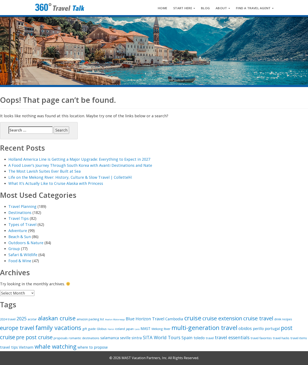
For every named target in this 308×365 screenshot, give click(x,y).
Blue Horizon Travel (145, 319)
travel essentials (232, 337)
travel (210, 338)
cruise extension (222, 318)
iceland (120, 329)
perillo (258, 328)
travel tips (9, 347)
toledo (199, 337)
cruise (192, 318)
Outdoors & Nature (25, 242)
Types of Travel (22, 224)
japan (130, 329)
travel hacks (281, 338)
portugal (272, 328)
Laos (137, 329)
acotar (32, 319)
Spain (187, 337)
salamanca (109, 337)
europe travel (17, 328)
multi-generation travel (204, 327)
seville (125, 337)
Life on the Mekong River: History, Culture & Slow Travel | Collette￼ (70, 177)
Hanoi (111, 329)
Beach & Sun (19, 236)
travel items (298, 338)
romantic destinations (84, 338)
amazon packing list (90, 319)
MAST (145, 328)
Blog (205, 8)
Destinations (19, 212)
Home (162, 8)
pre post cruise (34, 337)
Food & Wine (19, 260)
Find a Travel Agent (254, 8)
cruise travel (258, 318)
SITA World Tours (161, 337)
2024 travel (8, 319)
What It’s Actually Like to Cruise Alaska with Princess (55, 183)
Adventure (17, 230)
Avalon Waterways (115, 319)
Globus (102, 329)
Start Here (183, 8)
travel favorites (261, 338)
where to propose (93, 347)
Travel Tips (18, 218)
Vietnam (26, 347)
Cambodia (174, 318)
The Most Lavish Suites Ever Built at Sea (44, 171)
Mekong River (161, 329)
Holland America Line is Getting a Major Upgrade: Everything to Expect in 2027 (79, 159)
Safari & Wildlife (22, 254)
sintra (137, 337)
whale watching (55, 346)
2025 (22, 318)
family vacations (58, 327)
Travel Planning (22, 206)
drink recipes (283, 319)
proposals (61, 338)
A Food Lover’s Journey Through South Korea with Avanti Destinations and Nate (80, 165)
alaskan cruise (57, 318)
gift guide (89, 329)
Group (14, 248)
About (222, 8)
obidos (245, 328)
